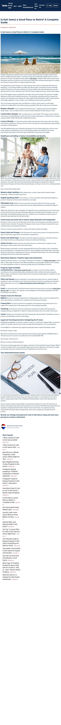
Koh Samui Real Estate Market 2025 (11, 508)
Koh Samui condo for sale (23, 270)
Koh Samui (33, 78)
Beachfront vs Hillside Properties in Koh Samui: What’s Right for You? (11, 455)
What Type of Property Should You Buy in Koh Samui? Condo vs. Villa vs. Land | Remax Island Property (11, 567)
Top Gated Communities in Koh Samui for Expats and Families (11, 550)
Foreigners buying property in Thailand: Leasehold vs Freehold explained (11, 472)
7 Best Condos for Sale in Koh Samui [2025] (11, 440)
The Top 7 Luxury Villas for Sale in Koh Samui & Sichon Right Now (11, 532)
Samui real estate (50, 260)
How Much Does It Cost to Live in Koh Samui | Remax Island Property (11, 491)
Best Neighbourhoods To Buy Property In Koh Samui (11, 464)
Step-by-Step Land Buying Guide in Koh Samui (10, 524)
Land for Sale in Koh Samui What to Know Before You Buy (11, 515)
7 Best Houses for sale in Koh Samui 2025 (11, 447)
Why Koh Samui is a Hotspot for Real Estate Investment (11, 577)
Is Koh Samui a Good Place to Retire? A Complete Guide (11, 501)
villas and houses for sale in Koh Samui (32, 283)
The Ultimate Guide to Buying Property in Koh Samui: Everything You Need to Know (11, 542)
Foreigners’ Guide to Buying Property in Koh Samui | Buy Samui (11, 482)
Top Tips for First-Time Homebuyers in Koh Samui (11, 558)
